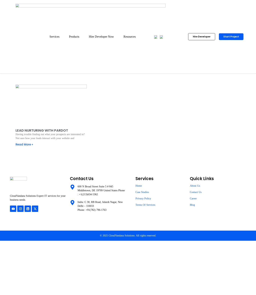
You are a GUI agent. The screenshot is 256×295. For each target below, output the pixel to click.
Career (193, 198)
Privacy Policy (143, 198)
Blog (192, 204)
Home (138, 185)
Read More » (24, 144)
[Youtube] (13, 209)
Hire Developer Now (101, 36)
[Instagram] (20, 209)
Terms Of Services (145, 204)
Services (54, 36)
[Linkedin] (28, 209)
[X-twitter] (35, 209)
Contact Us (195, 192)
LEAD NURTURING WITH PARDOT (42, 130)
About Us (195, 185)
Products (74, 36)
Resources (130, 36)
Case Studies (142, 192)
